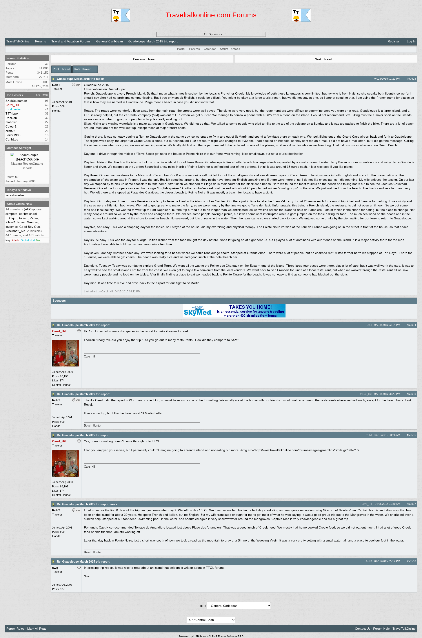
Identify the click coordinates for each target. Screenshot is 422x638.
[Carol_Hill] (65, 365)
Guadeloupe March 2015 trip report (80, 78)
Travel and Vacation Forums (71, 41)
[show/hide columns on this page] (414, 48)
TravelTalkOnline (17, 41)
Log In (411, 41)
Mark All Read (37, 628)
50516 (412, 435)
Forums (40, 41)
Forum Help (381, 628)
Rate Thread (83, 69)
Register (393, 41)
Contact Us (362, 628)
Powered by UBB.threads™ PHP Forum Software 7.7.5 (211, 636)
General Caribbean (109, 41)
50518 (412, 561)
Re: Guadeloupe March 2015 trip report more (87, 504)
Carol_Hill (365, 394)
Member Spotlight (18, 147)
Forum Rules (15, 628)
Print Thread (61, 69)
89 (16, 177)
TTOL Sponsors (211, 34)
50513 (412, 78)
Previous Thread (144, 59)
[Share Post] (402, 78)
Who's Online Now (19, 204)
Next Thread (324, 59)
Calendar (210, 49)
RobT (368, 325)
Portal (181, 49)
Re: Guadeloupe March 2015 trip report (83, 325)
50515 (412, 394)
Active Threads (230, 49)
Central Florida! (61, 384)
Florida (56, 110)
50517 (412, 503)
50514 (412, 324)
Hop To (202, 605)
